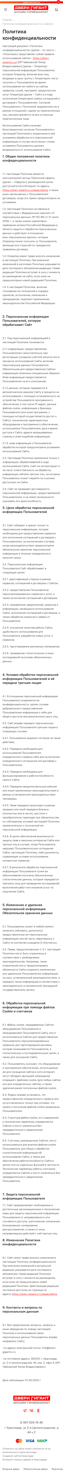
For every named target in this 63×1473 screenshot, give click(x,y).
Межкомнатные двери (36, 1468)
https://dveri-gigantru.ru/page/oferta (25, 190)
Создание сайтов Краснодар (18, 1455)
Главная (7, 19)
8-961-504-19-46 (31, 1422)
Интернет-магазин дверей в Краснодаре (25, 1459)
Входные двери (11, 1468)
